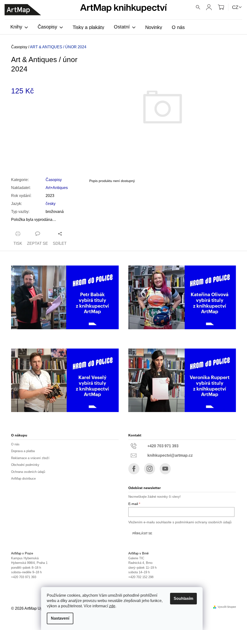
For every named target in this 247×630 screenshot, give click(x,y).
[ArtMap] (23, 9)
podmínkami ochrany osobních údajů (203, 522)
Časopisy (54, 180)
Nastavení (60, 618)
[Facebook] (133, 468)
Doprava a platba (23, 451)
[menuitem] (19, 27)
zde (112, 606)
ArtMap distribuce (23, 478)
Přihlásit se (142, 533)
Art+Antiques (57, 188)
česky (50, 204)
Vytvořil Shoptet (227, 607)
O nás (15, 444)
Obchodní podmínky (25, 465)
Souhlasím (183, 598)
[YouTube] (165, 468)
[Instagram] (149, 468)
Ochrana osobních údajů (28, 472)
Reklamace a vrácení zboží (30, 458)
